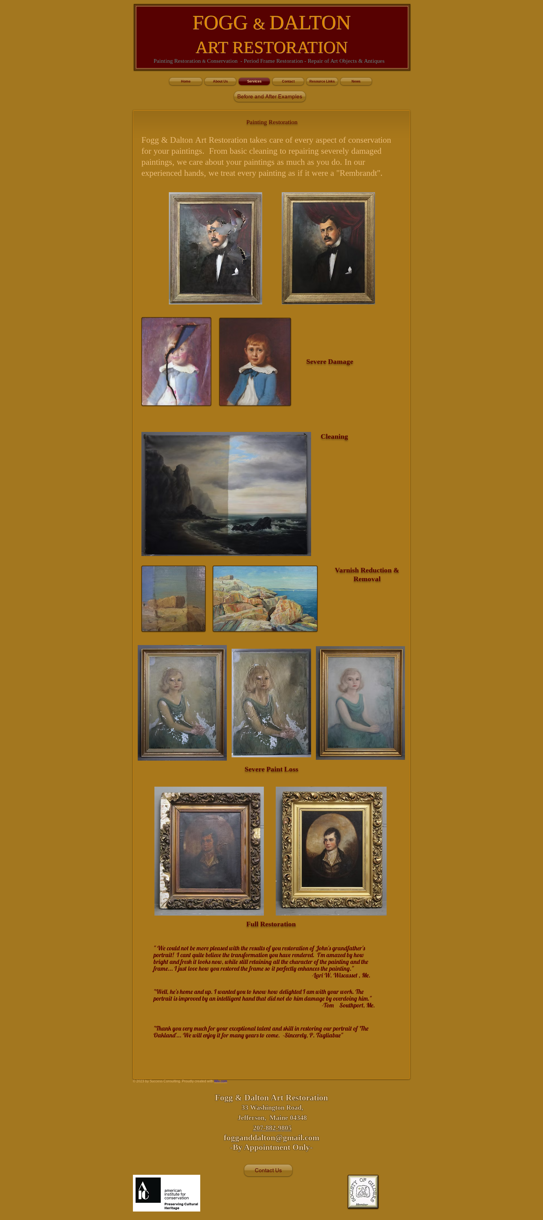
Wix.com (220, 1081)
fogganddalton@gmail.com (271, 1137)
